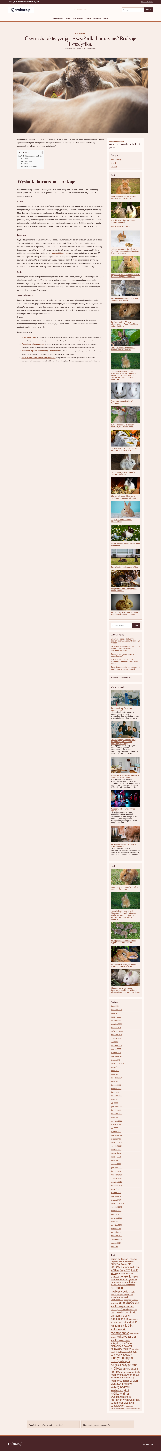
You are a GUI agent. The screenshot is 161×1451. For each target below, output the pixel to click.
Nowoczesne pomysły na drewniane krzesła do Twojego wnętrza (125, 776)
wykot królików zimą (120, 1392)
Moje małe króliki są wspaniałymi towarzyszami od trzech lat (123, 197)
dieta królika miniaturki (125, 1274)
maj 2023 (114, 1099)
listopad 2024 (116, 1060)
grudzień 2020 (116, 1168)
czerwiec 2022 (116, 1114)
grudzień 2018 (116, 1196)
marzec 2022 (116, 1124)
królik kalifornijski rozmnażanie (122, 1329)
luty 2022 (114, 1128)
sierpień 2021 (116, 1150)
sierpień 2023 (116, 1089)
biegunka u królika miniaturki (122, 1261)
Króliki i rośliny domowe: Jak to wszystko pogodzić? (123, 221)
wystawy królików (129, 1406)
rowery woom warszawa (120, 226)
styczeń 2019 (116, 1193)
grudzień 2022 (116, 1107)
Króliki (68, 18)
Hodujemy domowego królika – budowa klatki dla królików (123, 349)
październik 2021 (117, 1142)
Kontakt (88, 18)
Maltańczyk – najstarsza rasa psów (96, 1424)
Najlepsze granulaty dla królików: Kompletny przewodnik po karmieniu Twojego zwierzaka (125, 251)
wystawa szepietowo (122, 1404)
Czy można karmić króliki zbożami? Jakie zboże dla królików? (124, 449)
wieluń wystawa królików (124, 1382)
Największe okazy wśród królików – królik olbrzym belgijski (124, 299)
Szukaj (148, 10)
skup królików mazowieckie (125, 1373)
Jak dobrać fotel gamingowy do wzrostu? (123, 810)
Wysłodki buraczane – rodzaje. (31, 156)
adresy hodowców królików (124, 1259)
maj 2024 (114, 1074)
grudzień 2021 (116, 1135)
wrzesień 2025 (116, 1035)
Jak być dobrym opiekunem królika (124, 567)
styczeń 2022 (116, 1132)
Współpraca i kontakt (100, 18)
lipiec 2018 (115, 1214)
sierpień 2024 (116, 1067)
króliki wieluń (124, 1322)
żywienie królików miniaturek (132, 1408)
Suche (26, 164)
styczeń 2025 (116, 1053)
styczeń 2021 (116, 1164)
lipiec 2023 (115, 1092)
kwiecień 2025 (116, 1046)
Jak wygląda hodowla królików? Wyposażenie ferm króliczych (123, 942)
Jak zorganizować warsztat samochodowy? (121, 709)
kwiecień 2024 (116, 1078)
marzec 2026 (116, 1017)
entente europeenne (127, 1285)
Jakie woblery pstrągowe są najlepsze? (39, 357)
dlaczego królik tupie (124, 1276)
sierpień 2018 (116, 1211)
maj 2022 (114, 1117)
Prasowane (28, 161)
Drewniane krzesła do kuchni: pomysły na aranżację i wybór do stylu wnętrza (125, 641)
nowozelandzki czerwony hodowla (124, 1353)
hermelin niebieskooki (119, 1289)
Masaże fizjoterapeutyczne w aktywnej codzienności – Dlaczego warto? (124, 661)
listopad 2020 (116, 1171)
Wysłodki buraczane (60, 253)
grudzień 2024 (116, 1056)
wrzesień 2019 (116, 1186)
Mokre (26, 158)
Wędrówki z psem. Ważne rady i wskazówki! (41, 351)
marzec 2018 (116, 1229)
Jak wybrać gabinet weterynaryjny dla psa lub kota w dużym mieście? (125, 668)
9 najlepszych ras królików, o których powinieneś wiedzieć (125, 888)
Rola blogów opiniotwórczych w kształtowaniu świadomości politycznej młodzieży (123, 742)
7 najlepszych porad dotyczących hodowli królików (124, 590)
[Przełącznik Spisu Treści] (39, 153)
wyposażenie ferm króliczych (121, 1398)
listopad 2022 (116, 1110)
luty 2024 (114, 1081)
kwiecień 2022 (116, 1121)
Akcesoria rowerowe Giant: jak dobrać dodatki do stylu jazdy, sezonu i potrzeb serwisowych (125, 648)
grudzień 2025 (116, 1024)
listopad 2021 (116, 1139)
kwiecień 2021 (116, 1153)
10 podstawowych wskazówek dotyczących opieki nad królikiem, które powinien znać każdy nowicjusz (125, 990)
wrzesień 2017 (116, 1236)
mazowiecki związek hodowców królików (121, 1347)
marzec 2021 (116, 1157)
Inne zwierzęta (78, 18)
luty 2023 (114, 1103)
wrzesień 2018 (116, 1207)
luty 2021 (114, 1160)
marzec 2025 (116, 1049)
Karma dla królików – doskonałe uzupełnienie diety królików (123, 965)
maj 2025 (114, 1042)
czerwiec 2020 (116, 1178)
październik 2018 (117, 1204)
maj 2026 (114, 1013)
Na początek (148, 1445)
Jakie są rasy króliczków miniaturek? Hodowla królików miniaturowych (125, 614)
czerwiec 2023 (116, 1096)
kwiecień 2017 (116, 1239)
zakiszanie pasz (117, 1408)
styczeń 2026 (116, 1020)
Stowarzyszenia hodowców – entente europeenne (125, 544)
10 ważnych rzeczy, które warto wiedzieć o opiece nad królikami (123, 497)
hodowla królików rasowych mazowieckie (122, 1297)
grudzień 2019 (116, 1182)
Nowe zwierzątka (29, 337)
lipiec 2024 (115, 1071)
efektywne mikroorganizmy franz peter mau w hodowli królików (124, 1282)
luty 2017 (114, 1247)
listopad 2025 (116, 1028)
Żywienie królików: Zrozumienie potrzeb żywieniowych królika (123, 426)
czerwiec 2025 (116, 1038)
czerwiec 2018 (116, 1218)
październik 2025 (117, 1031)
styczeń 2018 (116, 1232)
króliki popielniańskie (120, 1317)
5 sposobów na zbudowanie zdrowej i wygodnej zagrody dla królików (125, 276)
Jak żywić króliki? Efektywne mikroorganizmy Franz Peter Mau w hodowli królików (124, 324)
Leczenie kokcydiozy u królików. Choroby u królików (123, 473)
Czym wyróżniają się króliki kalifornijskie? (121, 521)
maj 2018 (114, 1221)
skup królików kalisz (127, 1372)
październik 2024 (117, 1063)
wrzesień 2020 (116, 1175)
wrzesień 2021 (116, 1146)
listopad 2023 (116, 1085)
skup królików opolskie (125, 1376)
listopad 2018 (116, 1200)
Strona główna (147, 2)
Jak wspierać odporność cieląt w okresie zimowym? (123, 845)
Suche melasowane (30, 166)
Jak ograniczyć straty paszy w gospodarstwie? (122, 655)
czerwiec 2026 (116, 1010)
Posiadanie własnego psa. (33, 344)
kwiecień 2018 (116, 1225)
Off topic (114, 167)
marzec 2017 (116, 1243)
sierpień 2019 (116, 1189)
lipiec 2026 (115, 1006)
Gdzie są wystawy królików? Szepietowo (122, 402)
